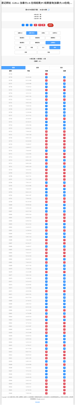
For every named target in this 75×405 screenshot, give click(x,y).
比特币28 (55, 33)
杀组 (32, 47)
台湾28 (43, 33)
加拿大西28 (31, 33)
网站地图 (37, 402)
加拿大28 (20, 33)
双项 (26, 52)
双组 (49, 52)
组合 (20, 47)
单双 (55, 47)
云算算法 (53, 42)
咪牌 (50, 25)
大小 (43, 47)
